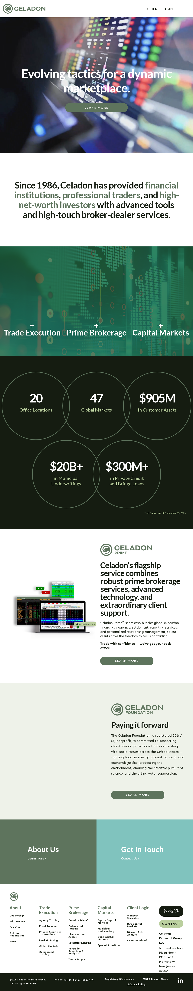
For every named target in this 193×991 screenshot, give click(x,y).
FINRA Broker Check (155, 979)
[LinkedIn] (180, 981)
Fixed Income (48, 926)
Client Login (160, 9)
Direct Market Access (77, 935)
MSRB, (84, 980)
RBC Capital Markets (134, 925)
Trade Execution (48, 910)
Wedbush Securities (133, 916)
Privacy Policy (136, 984)
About (15, 907)
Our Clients (17, 927)
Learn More (96, 107)
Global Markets (48, 946)
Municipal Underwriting (106, 930)
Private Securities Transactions (50, 933)
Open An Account (171, 911)
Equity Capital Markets (107, 921)
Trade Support (77, 959)
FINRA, (68, 980)
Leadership (17, 915)
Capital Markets (106, 910)
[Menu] (187, 9)
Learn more (127, 660)
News (13, 941)
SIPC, (76, 980)
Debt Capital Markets (106, 938)
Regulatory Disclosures (119, 979)
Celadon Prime (78, 920)
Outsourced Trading (46, 953)
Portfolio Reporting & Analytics (75, 951)
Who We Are (17, 921)
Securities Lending (79, 942)
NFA (91, 980)
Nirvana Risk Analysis (135, 933)
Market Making (48, 940)
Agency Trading (49, 920)
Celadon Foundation (17, 934)
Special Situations (109, 945)
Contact (171, 923)
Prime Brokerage (78, 910)
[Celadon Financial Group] (24, 9)
